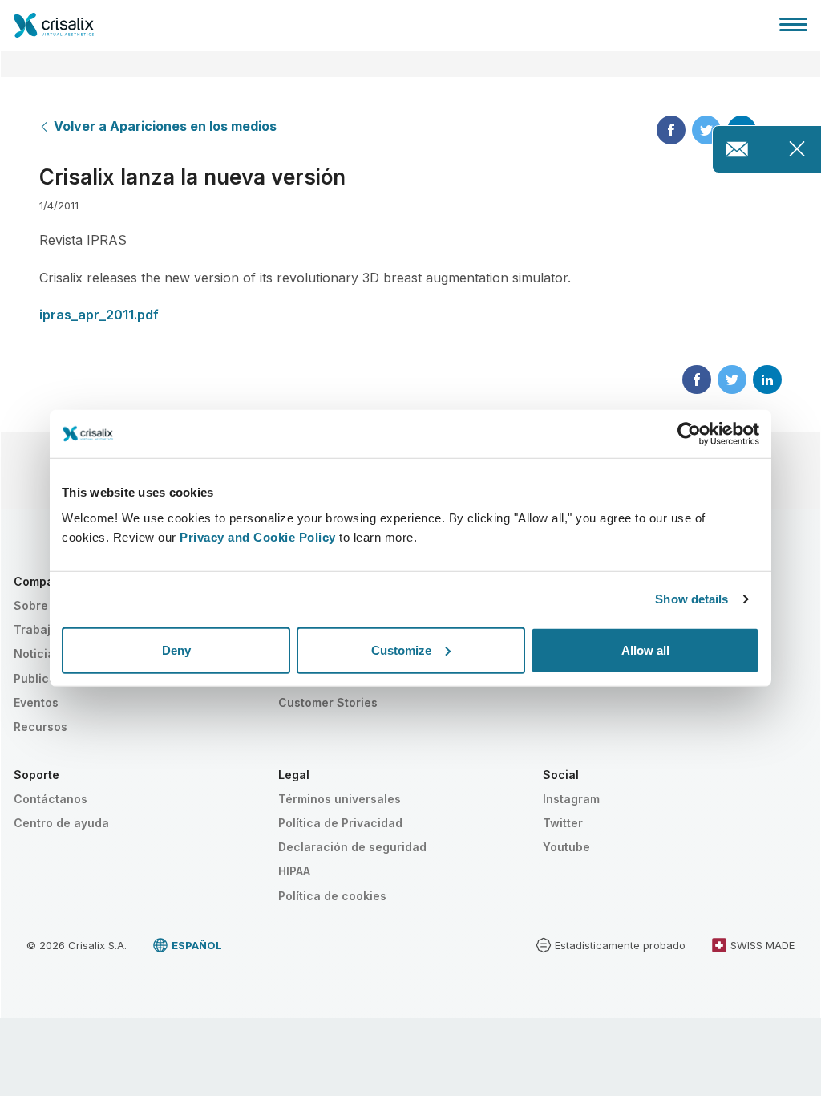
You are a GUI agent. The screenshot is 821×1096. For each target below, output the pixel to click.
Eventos (36, 702)
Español (197, 945)
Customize (401, 649)
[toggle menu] (793, 24)
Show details (691, 599)
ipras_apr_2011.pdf (99, 314)
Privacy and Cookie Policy (258, 536)
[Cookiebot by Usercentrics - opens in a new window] (689, 434)
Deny (176, 649)
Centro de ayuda (61, 823)
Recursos (40, 726)
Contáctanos (50, 799)
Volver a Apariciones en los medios (165, 126)
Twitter (563, 823)
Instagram (571, 799)
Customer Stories (328, 702)
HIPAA (294, 871)
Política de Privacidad (340, 823)
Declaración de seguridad (352, 847)
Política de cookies (332, 896)
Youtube (566, 847)
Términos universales (339, 799)
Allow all (645, 649)
